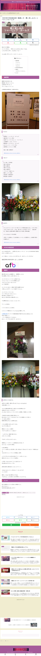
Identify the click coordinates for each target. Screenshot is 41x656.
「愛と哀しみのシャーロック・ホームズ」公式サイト (12, 153)
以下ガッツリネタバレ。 (21, 71)
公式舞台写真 (5, 313)
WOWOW (12, 492)
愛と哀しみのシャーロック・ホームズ (29, 492)
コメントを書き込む (20, 635)
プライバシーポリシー (10, 652)
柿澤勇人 (4, 494)
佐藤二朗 (16, 492)
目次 (17, 58)
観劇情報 (17, 60)
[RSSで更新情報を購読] (30, 525)
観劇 (8, 492)
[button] (33, 43)
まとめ (17, 72)
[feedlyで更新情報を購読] (11, 525)
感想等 (17, 69)
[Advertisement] (20, 505)
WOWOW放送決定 (19, 67)
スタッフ (18, 64)
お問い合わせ (30, 652)
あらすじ (18, 65)
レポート (4, 492)
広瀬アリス (20, 492)
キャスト (18, 62)
